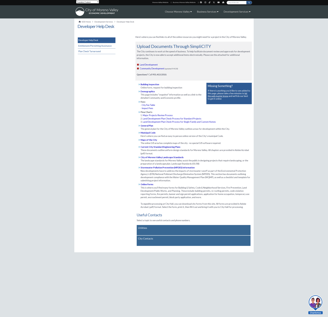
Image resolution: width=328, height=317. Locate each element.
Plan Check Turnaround (89, 51)
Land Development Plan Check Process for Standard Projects (172, 118)
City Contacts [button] (145, 238)
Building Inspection (150, 84)
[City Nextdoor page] (224, 2)
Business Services (207, 11)
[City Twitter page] (214, 2)
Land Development (149, 64)
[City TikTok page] (210, 2)
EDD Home (86, 22)
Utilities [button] (142, 227)
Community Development (152, 68)
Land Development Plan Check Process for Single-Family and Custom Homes (179, 121)
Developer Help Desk (88, 40)
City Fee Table (148, 105)
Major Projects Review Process (158, 115)
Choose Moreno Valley (177, 11)
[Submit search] (249, 2)
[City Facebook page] (201, 2)
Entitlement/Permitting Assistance (95, 45)
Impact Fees (147, 108)
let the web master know (227, 94)
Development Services (236, 11)
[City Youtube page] (219, 2)
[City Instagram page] (206, 2)
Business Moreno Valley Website (184, 2)
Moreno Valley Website (160, 2)
